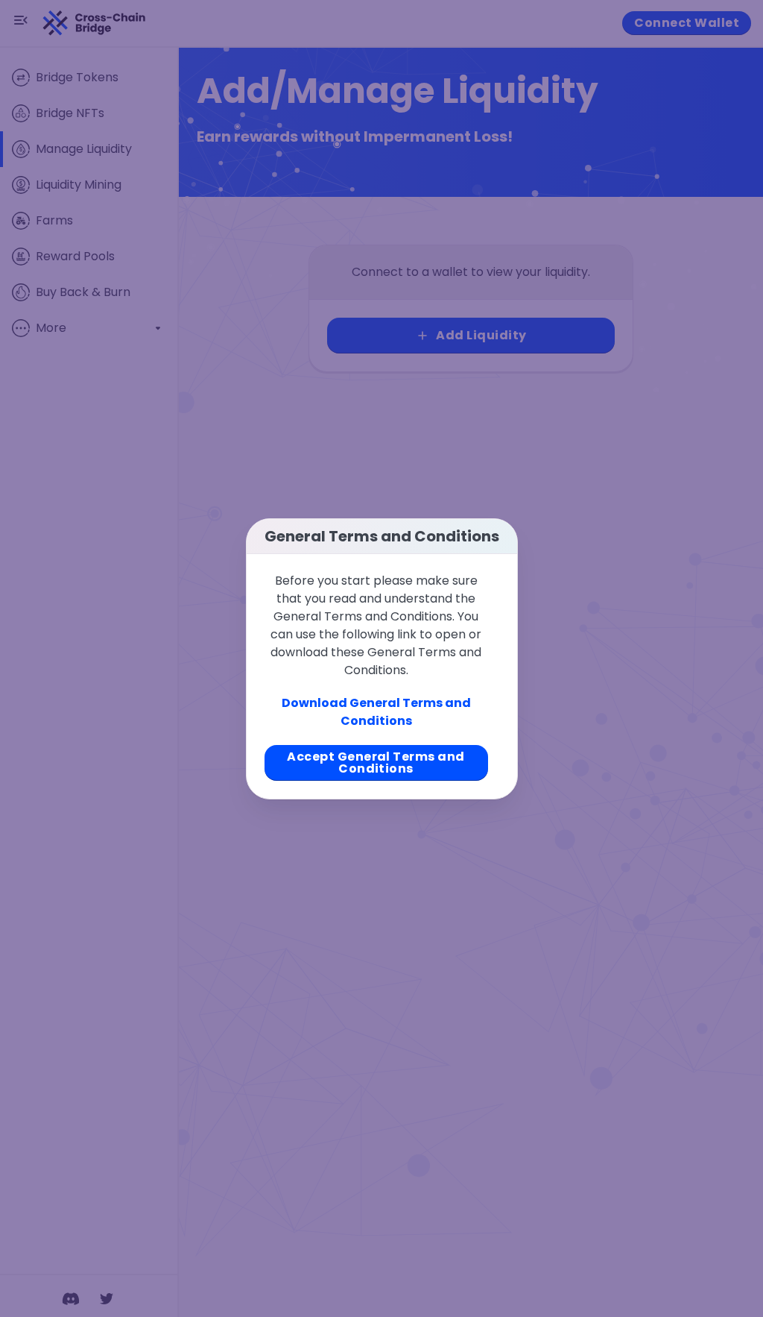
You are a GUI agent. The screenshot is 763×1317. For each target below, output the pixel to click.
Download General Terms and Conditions (376, 711)
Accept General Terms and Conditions (376, 762)
